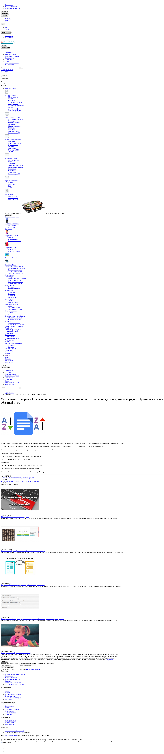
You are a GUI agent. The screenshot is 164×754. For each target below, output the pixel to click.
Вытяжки (11, 107)
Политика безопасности (12, 8)
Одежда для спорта (11, 311)
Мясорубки (12, 148)
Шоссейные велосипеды (16, 283)
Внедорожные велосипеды (17, 278)
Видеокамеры (12, 196)
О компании (9, 5)
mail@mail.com (9, 724)
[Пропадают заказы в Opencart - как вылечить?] (20, 649)
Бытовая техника (10, 95)
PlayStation (11, 184)
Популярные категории (8, 702)
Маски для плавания (15, 318)
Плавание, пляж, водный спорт (15, 316)
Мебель (7, 61)
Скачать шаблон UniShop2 (13, 683)
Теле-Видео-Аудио (11, 158)
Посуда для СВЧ (13, 150)
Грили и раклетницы (15, 143)
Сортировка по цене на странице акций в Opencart (17, 478)
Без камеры (12, 225)
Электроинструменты (12, 63)
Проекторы (12, 169)
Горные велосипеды (14, 280)
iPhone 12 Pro (12, 249)
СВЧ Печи (11, 100)
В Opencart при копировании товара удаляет (15, 517)
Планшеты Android (11, 258)
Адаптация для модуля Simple (14, 684)
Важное (7, 355)
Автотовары (9, 52)
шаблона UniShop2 (11, 736)
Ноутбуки (11, 129)
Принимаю (4, 661)
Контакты (8, 681)
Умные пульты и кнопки (12, 338)
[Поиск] (22, 68)
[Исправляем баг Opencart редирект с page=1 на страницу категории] (20, 581)
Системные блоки (14, 122)
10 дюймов (11, 292)
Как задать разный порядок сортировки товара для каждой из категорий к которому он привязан (32, 619)
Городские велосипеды (15, 282)
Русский (7, 29)
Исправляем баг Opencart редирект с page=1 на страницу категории (23, 585)
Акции (7, 357)
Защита (10, 300)
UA (6, 27)
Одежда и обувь (10, 64)
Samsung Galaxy (13, 239)
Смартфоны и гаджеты (12, 56)
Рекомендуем (9, 360)
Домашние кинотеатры (15, 165)
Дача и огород (9, 706)
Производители (10, 696)
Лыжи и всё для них (11, 304)
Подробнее (8, 215)
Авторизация (9, 36)
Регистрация (9, 37)
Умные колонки (10, 335)
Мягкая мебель (9, 350)
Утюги (10, 151)
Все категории (9, 51)
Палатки (11, 287)
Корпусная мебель (10, 348)
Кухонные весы (13, 145)
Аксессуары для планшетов (13, 271)
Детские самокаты (14, 323)
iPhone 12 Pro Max (14, 251)
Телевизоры (12, 172)
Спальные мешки (14, 289)
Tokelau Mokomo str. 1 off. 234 (14, 731)
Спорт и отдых (9, 58)
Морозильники (13, 97)
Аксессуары (12, 163)
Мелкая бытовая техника (13, 140)
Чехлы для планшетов (15, 273)
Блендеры (11, 141)
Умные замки (9, 333)
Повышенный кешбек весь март (15, 674)
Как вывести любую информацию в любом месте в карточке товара (23, 551)
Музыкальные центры (15, 167)
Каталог (4, 45)
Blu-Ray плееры (13, 160)
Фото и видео (9, 194)
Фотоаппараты (13, 198)
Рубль (6, 20)
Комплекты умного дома (13, 330)
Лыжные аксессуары (15, 309)
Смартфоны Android (11, 236)
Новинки (8, 359)
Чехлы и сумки (13, 199)
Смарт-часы (8, 229)
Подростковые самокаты (16, 324)
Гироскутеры (9, 290)
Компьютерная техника (12, 117)
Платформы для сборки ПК (17, 119)
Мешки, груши (13, 302)
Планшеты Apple (10, 265)
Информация (5, 671)
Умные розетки (9, 340)
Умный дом (8, 59)
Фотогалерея (9, 362)
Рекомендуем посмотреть (13, 698)
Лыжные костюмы (14, 307)
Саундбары (12, 170)
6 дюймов (11, 294)
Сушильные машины (15, 102)
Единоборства (9, 299)
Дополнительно (6, 687)
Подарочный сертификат (13, 694)
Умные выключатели (11, 331)
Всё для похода (9, 285)
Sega (9, 186)
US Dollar (8, 19)
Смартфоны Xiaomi (14, 241)
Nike (9, 314)
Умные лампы (9, 336)
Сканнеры (11, 128)
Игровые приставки (11, 181)
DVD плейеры (13, 162)
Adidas (10, 312)
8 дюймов (11, 295)
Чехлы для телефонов (15, 270)
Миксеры (11, 146)
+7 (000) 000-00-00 (7, 70)
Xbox (10, 187)
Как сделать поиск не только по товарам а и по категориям (20, 481)
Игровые (11, 347)
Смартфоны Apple (10, 247)
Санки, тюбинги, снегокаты (14, 326)
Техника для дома (10, 54)
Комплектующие (13, 131)
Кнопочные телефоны (12, 224)
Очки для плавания (14, 319)
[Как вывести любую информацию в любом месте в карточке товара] (20, 547)
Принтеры (11, 121)
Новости (7, 353)
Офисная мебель (10, 352)
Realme (10, 237)
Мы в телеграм (5, 71)
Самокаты (8, 321)
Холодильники (13, 104)
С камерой (11, 227)
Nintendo (11, 182)
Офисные (11, 345)
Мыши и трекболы (14, 126)
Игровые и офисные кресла (13, 343)
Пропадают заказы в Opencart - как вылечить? (15, 653)
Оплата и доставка (11, 6)
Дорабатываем (9, 393)
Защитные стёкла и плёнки (17, 268)
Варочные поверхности (16, 105)
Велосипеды (9, 277)
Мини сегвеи (12, 297)
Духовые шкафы (13, 109)
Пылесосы (11, 99)
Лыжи (10, 306)
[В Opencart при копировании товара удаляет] (20, 513)
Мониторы (11, 124)
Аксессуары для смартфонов (14, 266)
